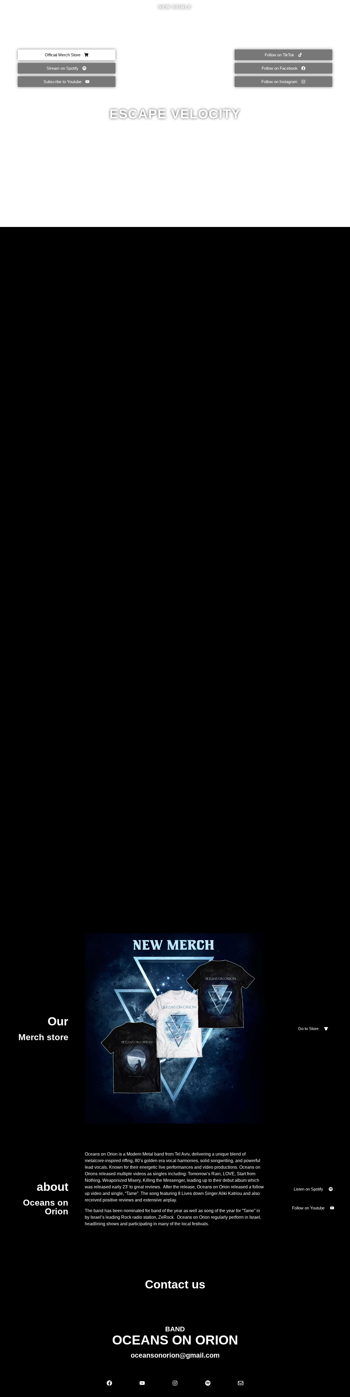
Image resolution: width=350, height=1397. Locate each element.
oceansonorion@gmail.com (175, 1355)
